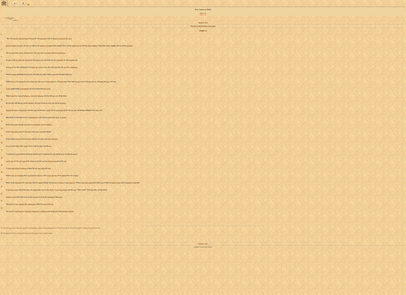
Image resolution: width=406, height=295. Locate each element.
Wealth (8, 197)
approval (72, 183)
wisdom (35, 190)
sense (48, 89)
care (25, 124)
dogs (16, 233)
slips (92, 190)
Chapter (202, 30)
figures (17, 227)
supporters (18, 183)
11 (1, 107)
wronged (48, 53)
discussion (23, 110)
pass (89, 81)
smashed (129, 46)
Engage (8, 110)
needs (14, 74)
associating (85, 227)
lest (22, 103)
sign (10, 211)
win (64, 67)
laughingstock (33, 117)
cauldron (94, 46)
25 (2, 208)
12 (2, 114)
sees (78, 81)
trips (56, 175)
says (55, 183)
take (22, 124)
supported (30, 175)
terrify (62, 81)
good (14, 197)
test (72, 110)
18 (2, 157)
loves (20, 132)
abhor (43, 168)
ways (70, 38)
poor (38, 53)
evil (41, 197)
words (40, 67)
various (14, 227)
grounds (55, 161)
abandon (71, 60)
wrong (21, 53)
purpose (21, 81)
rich (10, 53)
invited (12, 96)
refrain (49, 117)
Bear (7, 46)
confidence (73, 67)
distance (40, 96)
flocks (26, 233)
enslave (37, 60)
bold (12, 103)
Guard (8, 89)
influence (27, 96)
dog (39, 154)
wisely (118, 183)
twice (43, 81)
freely (16, 110)
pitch (20, 38)
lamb (25, 146)
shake (102, 81)
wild (20, 161)
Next (206, 22)
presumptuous (24, 89)
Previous (201, 22)
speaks (40, 183)
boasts (28, 53)
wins (67, 183)
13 (206, 30)
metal (89, 46)
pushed (63, 175)
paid (135, 183)
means (9, 227)
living (12, 132)
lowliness (23, 168)
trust (35, 110)
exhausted (59, 60)
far (47, 103)
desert (32, 161)
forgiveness (61, 53)
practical (29, 227)
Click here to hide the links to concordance (203, 26)
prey (11, 161)
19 (2, 165)
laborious (65, 211)
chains (64, 117)
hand (32, 38)
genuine (40, 227)
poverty (35, 197)
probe (97, 110)
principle (79, 227)
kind (29, 132)
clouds (51, 190)
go (30, 46)
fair (36, 67)
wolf (10, 146)
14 (2, 128)
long (9, 60)
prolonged (59, 110)
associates (43, 38)
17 (2, 150)
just (50, 146)
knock (108, 46)
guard (16, 124)
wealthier (50, 46)
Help (28, 4)
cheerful (28, 211)
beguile (31, 81)
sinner (41, 146)
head (107, 81)
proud (9, 168)
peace (18, 154)
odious (61, 183)
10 (2, 99)
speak (33, 67)
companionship (50, 227)
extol (43, 190)
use (26, 60)
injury (58, 117)
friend (40, 175)
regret (54, 74)
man (59, 38)
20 (2, 172)
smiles (56, 67)
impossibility (34, 227)
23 (2, 193)
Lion (7, 161)
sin (29, 197)
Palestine (50, 233)
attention (129, 183)
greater (42, 46)
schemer (71, 211)
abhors (17, 168)
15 (2, 135)
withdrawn (43, 211)
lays (72, 227)
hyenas (40, 233)
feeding (50, 161)
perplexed (54, 211)
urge (53, 96)
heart (10, 204)
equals (91, 227)
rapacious (36, 233)
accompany (37, 124)
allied (17, 146)
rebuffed (31, 103)
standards (50, 197)
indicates (24, 227)
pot (78, 46)
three (48, 81)
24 (2, 200)
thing (16, 132)
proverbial (45, 233)
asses (23, 161)
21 (2, 179)
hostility (8, 233)
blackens (25, 38)
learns (63, 38)
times (52, 81)
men (42, 124)
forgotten (63, 103)
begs (55, 53)
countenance (31, 204)
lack (45, 89)
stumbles (21, 175)
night (29, 233)
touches (15, 38)
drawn (18, 139)
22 (2, 186)
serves (14, 81)
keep (32, 96)
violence (49, 124)
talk (64, 110)
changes (21, 204)
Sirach (20, 227)
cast (98, 190)
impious (55, 38)
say (75, 190)
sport (102, 183)
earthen (74, 46)
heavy (21, 46)
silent (27, 190)
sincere (45, 227)
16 (2, 142)
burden (14, 46)
